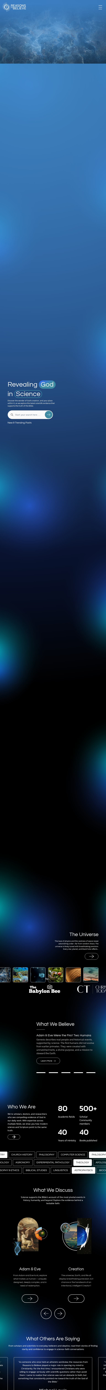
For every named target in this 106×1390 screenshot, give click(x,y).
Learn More (46, 1061)
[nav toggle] (100, 7)
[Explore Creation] (76, 1298)
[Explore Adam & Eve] (30, 1298)
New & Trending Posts (20, 422)
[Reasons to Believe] (14, 7)
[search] (48, 414)
